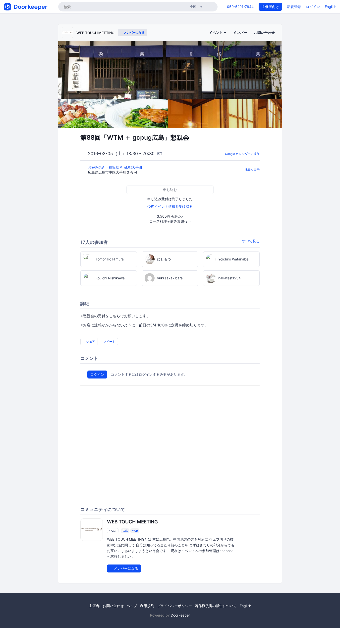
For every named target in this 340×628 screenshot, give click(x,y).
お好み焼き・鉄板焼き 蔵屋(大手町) (116, 167)
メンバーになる (134, 32)
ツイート (109, 341)
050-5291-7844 (240, 6)
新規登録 (294, 6)
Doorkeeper (180, 615)
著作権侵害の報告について (216, 606)
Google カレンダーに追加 (242, 154)
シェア (90, 341)
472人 (112, 530)
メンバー (240, 32)
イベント (216, 32)
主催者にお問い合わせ (106, 606)
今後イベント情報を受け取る (170, 206)
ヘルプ (132, 606)
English (330, 6)
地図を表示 (252, 170)
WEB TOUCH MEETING (95, 33)
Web (135, 530)
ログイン (313, 6)
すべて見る (251, 241)
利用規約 (147, 606)
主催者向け (270, 6)
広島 (125, 530)
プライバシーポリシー (174, 606)
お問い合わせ (264, 32)
